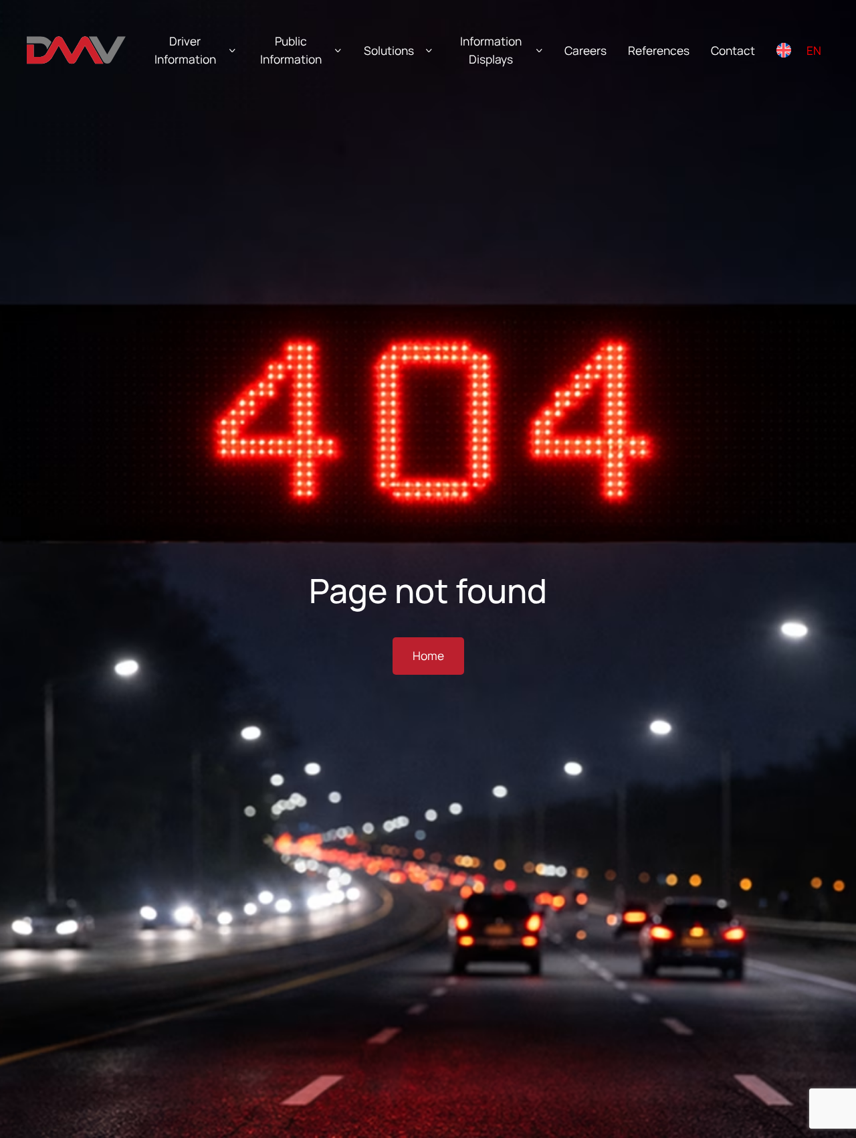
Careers (585, 50)
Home (428, 655)
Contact (733, 50)
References (658, 50)
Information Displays (491, 50)
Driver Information (185, 50)
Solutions (389, 50)
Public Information (291, 50)
